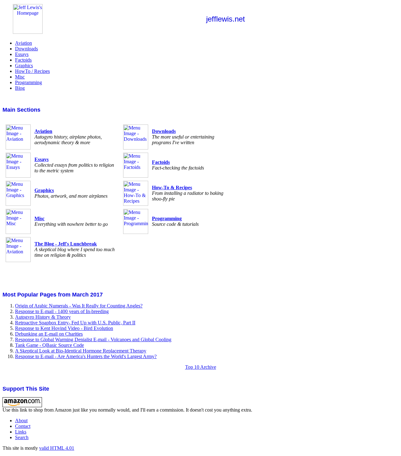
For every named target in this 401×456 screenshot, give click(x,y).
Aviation (23, 43)
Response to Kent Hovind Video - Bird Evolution (64, 328)
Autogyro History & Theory (43, 317)
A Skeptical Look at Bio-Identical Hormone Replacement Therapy (80, 350)
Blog (20, 88)
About (21, 420)
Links (20, 431)
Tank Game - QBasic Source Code (49, 345)
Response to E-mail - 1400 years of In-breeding (62, 311)
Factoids (23, 60)
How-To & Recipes (172, 187)
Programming (28, 82)
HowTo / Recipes (32, 71)
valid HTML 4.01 (56, 448)
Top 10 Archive (200, 367)
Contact (22, 426)
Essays (22, 54)
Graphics (24, 65)
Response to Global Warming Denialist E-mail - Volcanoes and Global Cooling (93, 339)
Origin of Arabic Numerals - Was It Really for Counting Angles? (79, 305)
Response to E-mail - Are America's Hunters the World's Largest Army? (86, 356)
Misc (20, 76)
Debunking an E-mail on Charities (49, 334)
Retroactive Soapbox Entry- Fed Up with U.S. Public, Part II (75, 322)
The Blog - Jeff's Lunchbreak (65, 243)
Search (22, 437)
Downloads (26, 48)
